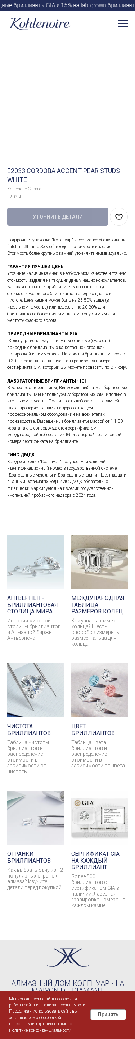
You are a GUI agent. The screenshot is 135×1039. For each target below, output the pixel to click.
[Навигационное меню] (123, 23)
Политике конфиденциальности (40, 1030)
